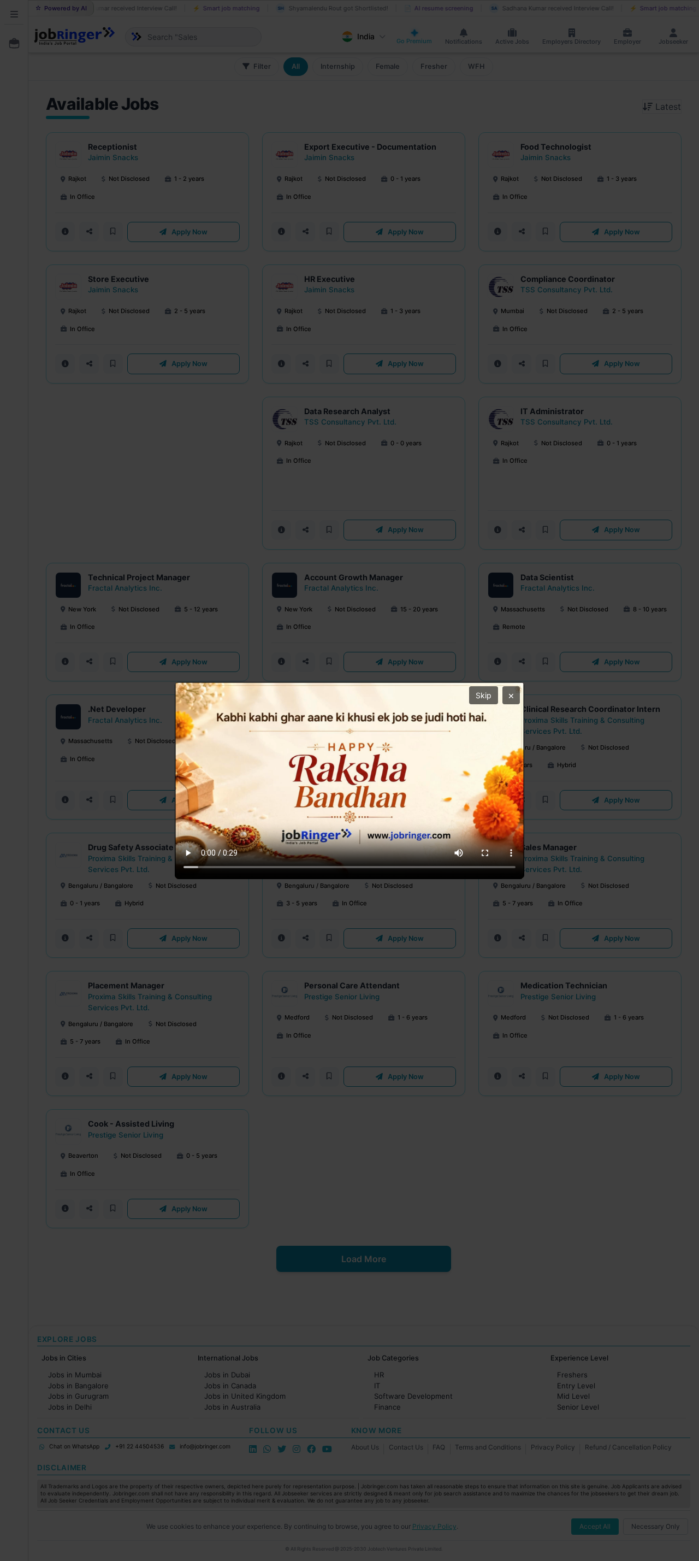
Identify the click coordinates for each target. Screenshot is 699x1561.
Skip (483, 695)
